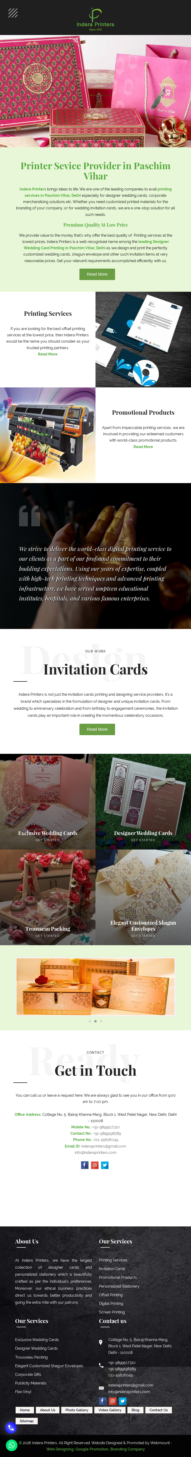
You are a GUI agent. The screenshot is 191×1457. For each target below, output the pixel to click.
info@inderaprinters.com (95, 1152)
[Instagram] (95, 1165)
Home (25, 1410)
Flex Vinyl (23, 1392)
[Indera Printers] (95, 19)
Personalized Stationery (119, 1286)
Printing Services (113, 1260)
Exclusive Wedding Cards (37, 1340)
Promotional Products (118, 1277)
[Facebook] (85, 1165)
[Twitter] (105, 1165)
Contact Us (159, 1410)
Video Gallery (110, 1410)
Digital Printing (111, 1303)
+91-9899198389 (107, 1133)
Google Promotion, (92, 1449)
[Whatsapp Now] (11, 1445)
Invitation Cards (112, 1269)
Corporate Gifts (28, 1374)
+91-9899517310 (106, 1127)
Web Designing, (60, 1449)
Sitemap (27, 1421)
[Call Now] (11, 1428)
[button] (90, 1021)
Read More (97, 274)
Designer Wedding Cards (36, 1348)
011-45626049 (106, 1140)
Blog (135, 1410)
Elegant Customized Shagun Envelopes (49, 1366)
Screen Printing (112, 1312)
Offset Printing (111, 1295)
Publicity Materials (30, 1383)
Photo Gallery (76, 1410)
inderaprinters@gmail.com (103, 1146)
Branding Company (127, 1449)
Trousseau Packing (31, 1357)
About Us (47, 1410)
